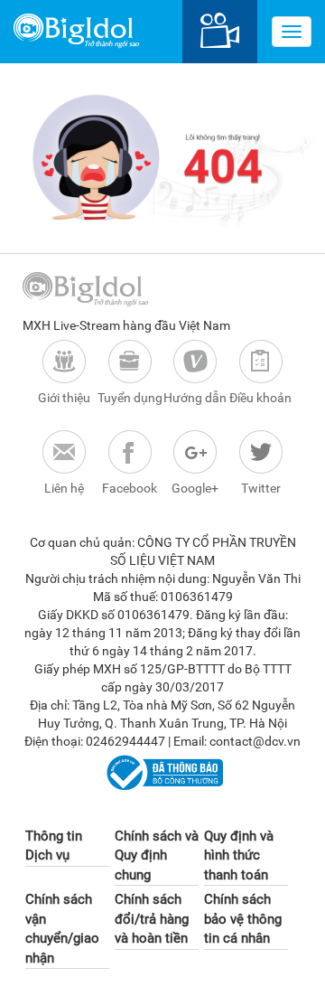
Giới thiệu (64, 397)
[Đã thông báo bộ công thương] (162, 772)
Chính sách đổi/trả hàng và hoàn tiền (152, 918)
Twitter (261, 488)
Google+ (195, 488)
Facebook (129, 488)
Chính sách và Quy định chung (157, 855)
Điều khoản (260, 397)
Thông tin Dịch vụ (53, 845)
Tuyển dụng (130, 397)
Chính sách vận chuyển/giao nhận (62, 928)
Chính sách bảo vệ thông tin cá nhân (243, 918)
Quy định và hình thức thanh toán (239, 855)
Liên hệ (64, 488)
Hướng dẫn (195, 397)
